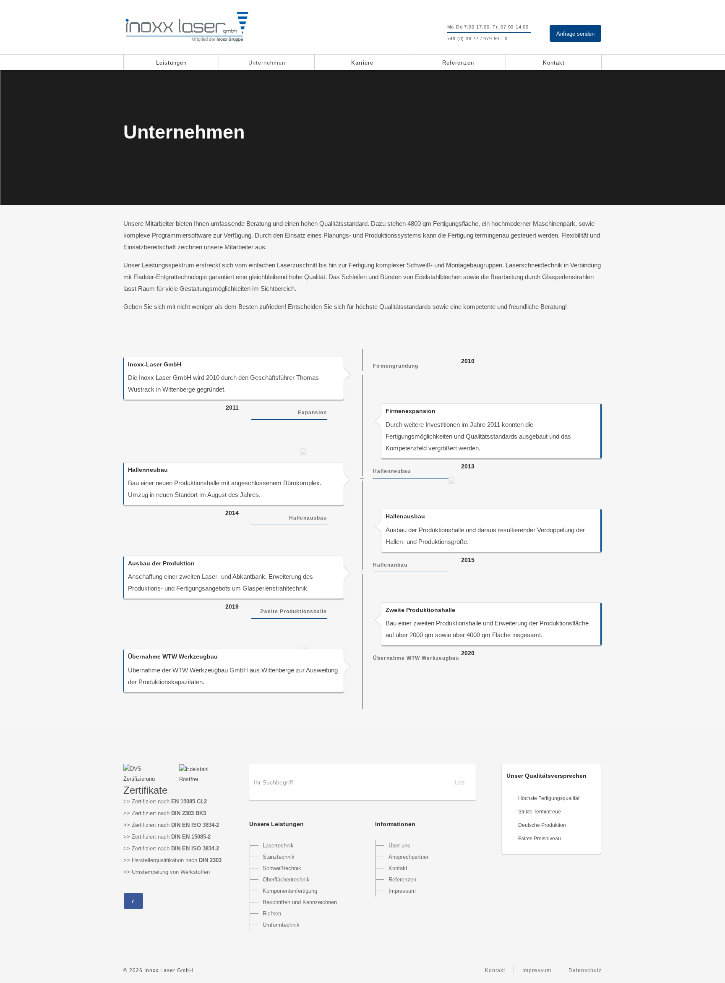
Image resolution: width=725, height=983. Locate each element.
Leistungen (171, 63)
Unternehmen (266, 63)
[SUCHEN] (420, 34)
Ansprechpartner (408, 857)
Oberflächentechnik (286, 879)
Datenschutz (585, 970)
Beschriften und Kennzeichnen (300, 902)
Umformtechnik (281, 925)
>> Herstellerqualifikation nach (172, 860)
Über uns (399, 845)
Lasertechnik (278, 845)
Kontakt (554, 63)
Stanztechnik (279, 857)
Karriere (362, 63)
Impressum (402, 891)
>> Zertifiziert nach (165, 801)
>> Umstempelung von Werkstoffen (166, 872)
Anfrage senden (575, 34)
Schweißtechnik (282, 868)
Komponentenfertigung (290, 891)
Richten (272, 913)
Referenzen (458, 63)
